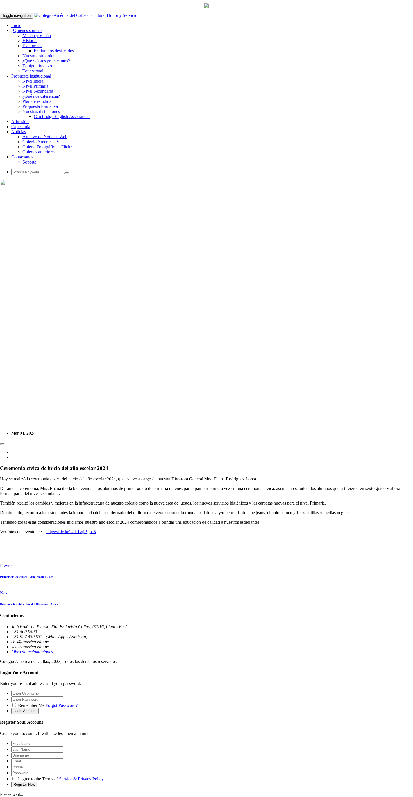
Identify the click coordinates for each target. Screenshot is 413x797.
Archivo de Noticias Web (44, 136)
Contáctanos (22, 157)
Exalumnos (32, 45)
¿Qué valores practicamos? (46, 60)
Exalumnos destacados (54, 50)
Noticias (18, 131)
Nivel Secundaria (37, 91)
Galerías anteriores (38, 151)
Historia (29, 40)
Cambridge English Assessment (62, 116)
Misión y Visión (36, 35)
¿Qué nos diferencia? (41, 96)
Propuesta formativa (40, 106)
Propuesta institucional (31, 76)
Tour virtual (32, 71)
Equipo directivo (37, 65)
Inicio (16, 25)
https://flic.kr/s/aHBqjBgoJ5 (71, 531)
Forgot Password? (62, 705)
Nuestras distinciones (41, 111)
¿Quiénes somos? (26, 30)
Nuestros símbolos (38, 55)
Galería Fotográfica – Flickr (47, 146)
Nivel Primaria (35, 86)
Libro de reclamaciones (32, 652)
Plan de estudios (36, 101)
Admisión (20, 121)
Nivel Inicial (33, 81)
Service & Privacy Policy (81, 778)
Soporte (29, 162)
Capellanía (20, 126)
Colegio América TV (41, 141)
